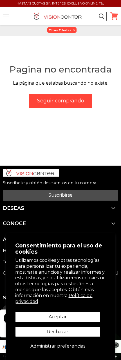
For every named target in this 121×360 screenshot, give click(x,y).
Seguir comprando (60, 101)
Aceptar (58, 316)
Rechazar (57, 331)
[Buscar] (102, 16)
